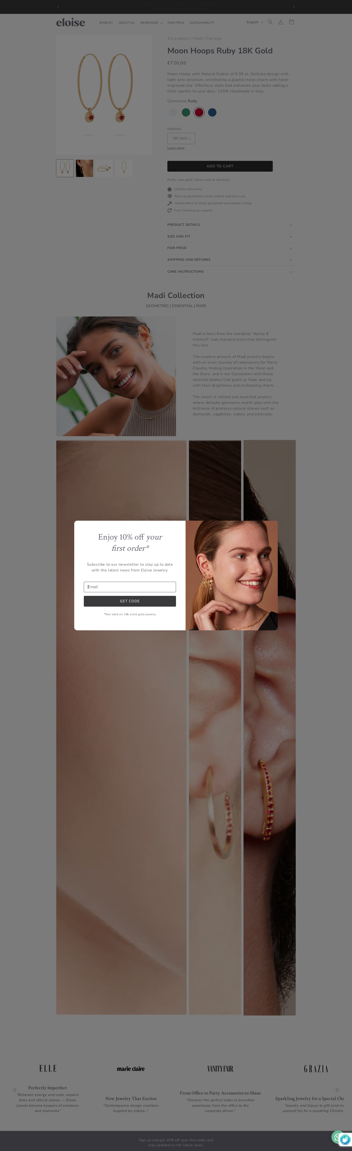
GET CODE (130, 601)
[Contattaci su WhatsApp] (338, 1137)
